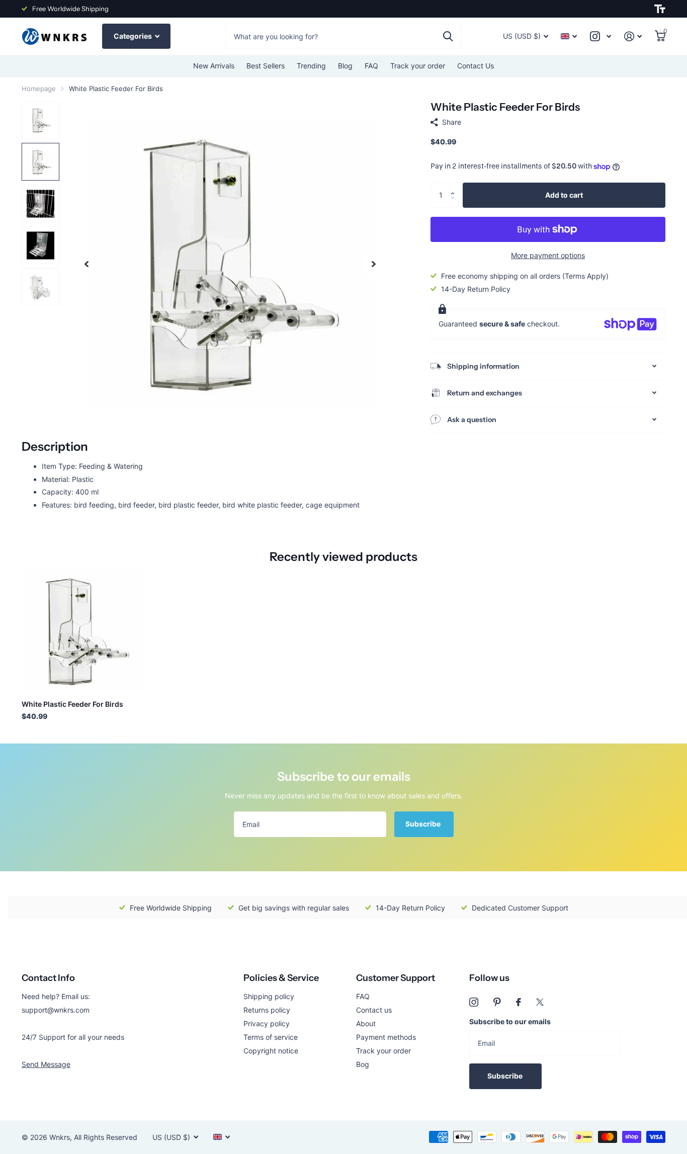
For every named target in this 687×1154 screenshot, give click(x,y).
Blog (345, 65)
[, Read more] (600, 36)
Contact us (374, 1010)
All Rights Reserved (105, 1137)
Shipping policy (268, 996)
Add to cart (564, 195)
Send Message (46, 1064)
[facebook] (518, 1002)
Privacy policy (266, 1023)
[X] (540, 1002)
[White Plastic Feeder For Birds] (83, 631)
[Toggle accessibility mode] (659, 9)
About (366, 1023)
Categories (133, 36)
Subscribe (423, 823)
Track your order (417, 65)
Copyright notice (270, 1050)
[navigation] (86, 264)
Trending (311, 65)
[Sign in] (633, 36)
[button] (455, 186)
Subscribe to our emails (510, 1021)
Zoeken (448, 36)
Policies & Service (281, 977)
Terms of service (270, 1037)
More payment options (548, 256)
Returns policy (266, 1010)
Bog (362, 1064)
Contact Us (475, 65)
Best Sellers (265, 65)
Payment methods (386, 1037)
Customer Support (395, 977)
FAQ (371, 65)
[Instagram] (473, 1002)
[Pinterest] (497, 1002)
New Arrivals (213, 65)
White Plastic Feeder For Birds (72, 704)
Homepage (39, 89)
